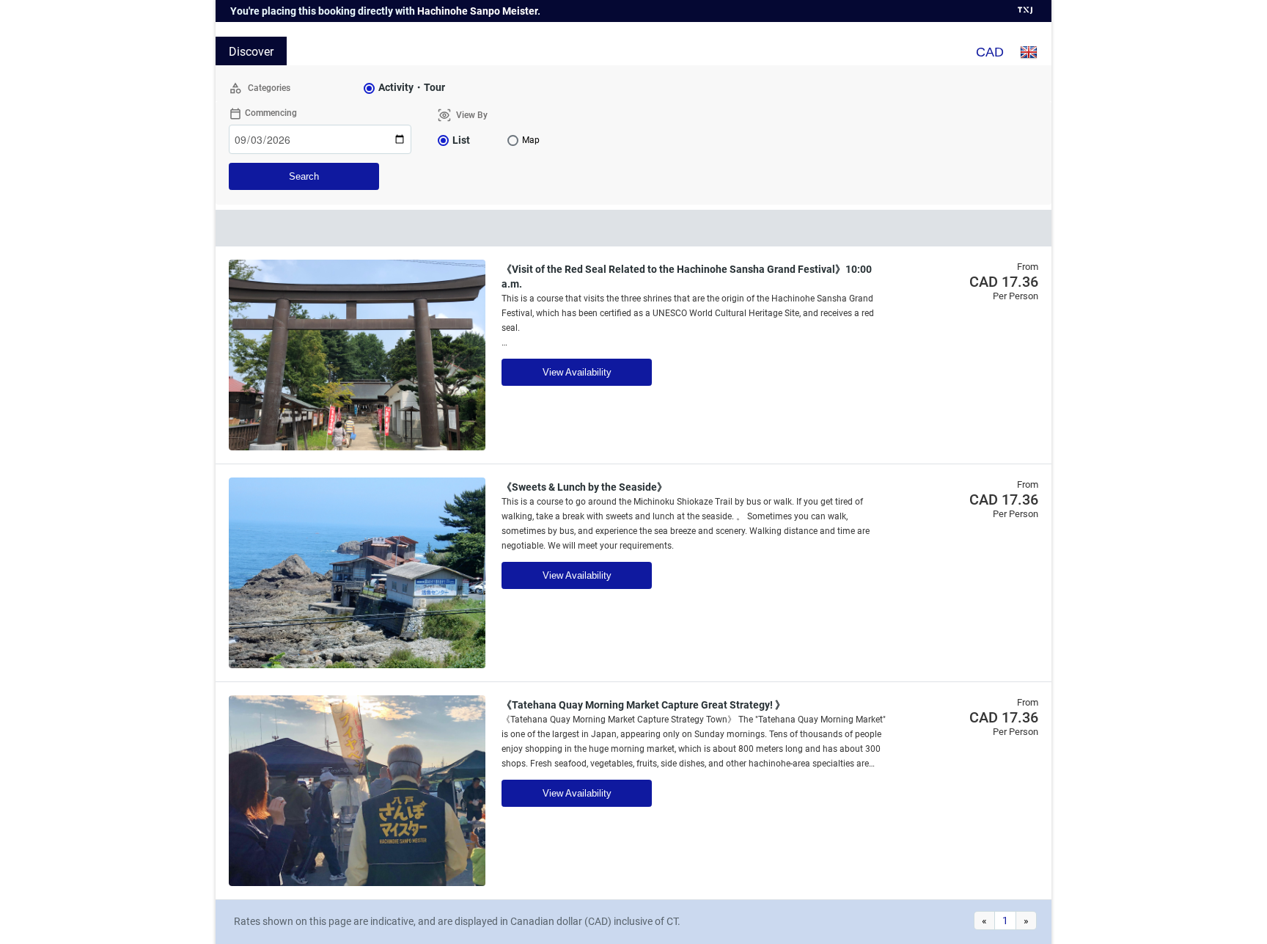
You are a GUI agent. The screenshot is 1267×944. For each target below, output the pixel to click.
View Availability (577, 372)
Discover (251, 52)
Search (304, 176)
